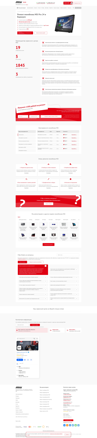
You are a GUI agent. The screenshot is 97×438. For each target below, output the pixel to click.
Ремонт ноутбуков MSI (44, 390)
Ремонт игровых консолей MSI (46, 408)
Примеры (17, 398)
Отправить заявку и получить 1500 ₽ (51, 116)
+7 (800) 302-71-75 (51, 2)
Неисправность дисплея (42, 134)
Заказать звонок (48, 203)
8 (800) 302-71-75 (67, 397)
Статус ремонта (78, 7)
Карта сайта (18, 421)
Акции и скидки (56, 7)
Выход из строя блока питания (43, 137)
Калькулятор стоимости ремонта (22, 414)
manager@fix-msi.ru (67, 403)
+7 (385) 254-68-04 (41, 2)
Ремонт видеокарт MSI (44, 392)
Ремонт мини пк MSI (44, 411)
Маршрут (21, 359)
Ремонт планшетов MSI (44, 404)
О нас (39, 7)
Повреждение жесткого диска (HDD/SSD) (43, 149)
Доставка (46, 7)
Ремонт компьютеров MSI (45, 394)
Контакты (69, 7)
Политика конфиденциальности (48, 430)
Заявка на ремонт (63, 7)
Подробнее (26, 173)
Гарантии (51, 7)
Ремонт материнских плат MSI (46, 399)
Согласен (67, 434)
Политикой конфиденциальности (39, 326)
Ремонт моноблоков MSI (45, 397)
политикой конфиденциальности (32, 118)
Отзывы (42, 7)
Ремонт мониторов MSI (44, 401)
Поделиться (64, 425)
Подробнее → (74, 134)
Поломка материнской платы (43, 140)
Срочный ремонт (30, 7)
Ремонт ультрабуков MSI (44, 406)
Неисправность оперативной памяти (43, 145)
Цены (35, 7)
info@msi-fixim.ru (67, 400)
